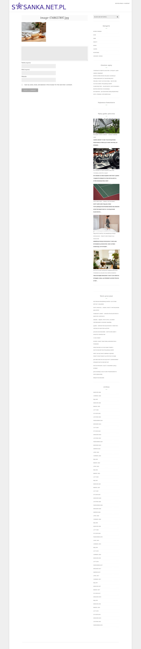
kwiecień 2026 (97, 392)
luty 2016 (95, 611)
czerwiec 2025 (97, 396)
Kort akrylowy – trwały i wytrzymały (104, 201)
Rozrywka (96, 52)
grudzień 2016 (97, 597)
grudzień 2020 (97, 498)
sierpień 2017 (96, 572)
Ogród (95, 49)
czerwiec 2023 (97, 455)
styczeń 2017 (96, 593)
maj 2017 (95, 582)
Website (24, 76)
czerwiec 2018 (97, 554)
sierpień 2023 (96, 448)
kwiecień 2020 (97, 526)
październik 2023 (97, 441)
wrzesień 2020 (97, 508)
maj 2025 (95, 399)
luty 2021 (95, 491)
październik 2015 (97, 625)
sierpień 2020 (96, 512)
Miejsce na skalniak (98, 377)
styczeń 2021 (96, 494)
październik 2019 (97, 537)
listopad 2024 (97, 417)
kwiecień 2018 (97, 558)
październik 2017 (97, 565)
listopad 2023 (97, 438)
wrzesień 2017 (97, 568)
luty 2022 (95, 477)
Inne (94, 38)
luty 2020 (95, 530)
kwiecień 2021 (97, 484)
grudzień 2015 (97, 618)
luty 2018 (95, 561)
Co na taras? (96, 338)
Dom (94, 35)
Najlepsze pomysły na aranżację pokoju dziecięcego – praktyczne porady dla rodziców (104, 236)
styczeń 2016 (96, 614)
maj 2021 (95, 480)
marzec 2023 (96, 463)
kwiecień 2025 (97, 403)
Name (26, 63)
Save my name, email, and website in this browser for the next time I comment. (48, 85)
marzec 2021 (96, 487)
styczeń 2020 (96, 533)
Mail (26, 69)
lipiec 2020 (96, 515)
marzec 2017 (96, 590)
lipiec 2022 (96, 466)
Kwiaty (95, 42)
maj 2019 (95, 547)
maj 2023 (95, 459)
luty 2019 (95, 551)
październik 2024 (97, 420)
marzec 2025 (96, 406)
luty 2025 (95, 410)
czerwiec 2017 (97, 579)
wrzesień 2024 (97, 424)
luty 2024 (95, 427)
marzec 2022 (96, 473)
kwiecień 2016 (97, 604)
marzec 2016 (96, 607)
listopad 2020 (97, 501)
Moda (94, 45)
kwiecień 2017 (97, 586)
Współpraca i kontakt (122, 3)
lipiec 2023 (96, 452)
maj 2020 (95, 522)
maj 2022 (95, 470)
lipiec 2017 (96, 575)
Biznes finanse (97, 31)
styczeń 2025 (96, 413)
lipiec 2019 (96, 540)
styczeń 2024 (96, 431)
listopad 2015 (97, 621)
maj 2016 (95, 600)
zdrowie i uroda (97, 56)
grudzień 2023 (97, 434)
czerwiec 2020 (97, 519)
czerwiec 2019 (97, 544)
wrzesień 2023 (97, 445)
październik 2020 (97, 505)
